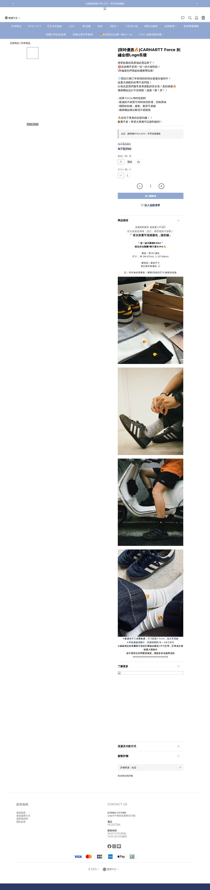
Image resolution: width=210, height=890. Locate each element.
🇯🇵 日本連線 (55, 26)
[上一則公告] (13, 3)
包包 (100, 26)
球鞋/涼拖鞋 (151, 26)
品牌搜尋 (169, 26)
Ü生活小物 (131, 26)
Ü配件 (112, 26)
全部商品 (14, 43)
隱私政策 (21, 821)
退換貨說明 (22, 818)
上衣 (70, 26)
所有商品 (16, 26)
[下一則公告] (196, 3)
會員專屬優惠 (191, 26)
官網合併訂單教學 (83, 34)
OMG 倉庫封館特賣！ (151, 34)
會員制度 (21, 812)
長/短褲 (86, 26)
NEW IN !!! (34, 26)
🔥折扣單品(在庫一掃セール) (116, 34)
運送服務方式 (23, 815)
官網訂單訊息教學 (56, 34)
